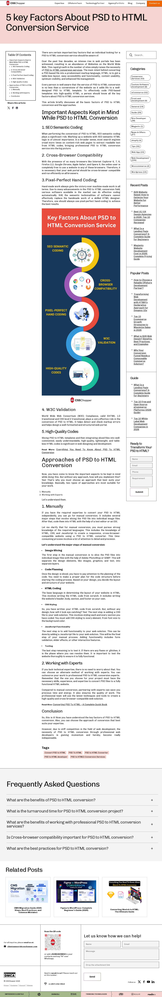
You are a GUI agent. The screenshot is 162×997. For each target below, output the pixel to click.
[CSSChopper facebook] (143, 982)
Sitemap (30, 985)
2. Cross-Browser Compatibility (18, 71)
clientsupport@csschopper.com (22, 946)
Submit (139, 492)
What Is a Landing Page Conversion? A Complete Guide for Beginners (142, 234)
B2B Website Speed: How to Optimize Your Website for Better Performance (141, 199)
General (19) (137, 106)
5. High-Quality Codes (19, 82)
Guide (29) (136, 112)
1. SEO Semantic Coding (20, 66)
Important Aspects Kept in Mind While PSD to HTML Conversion (20, 62)
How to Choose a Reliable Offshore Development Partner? (143, 284)
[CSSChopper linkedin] (153, 982)
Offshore (75, 3)
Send (92, 976)
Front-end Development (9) (139, 99)
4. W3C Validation (18, 78)
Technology (95, 3)
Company (140, 3)
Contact (154, 3)
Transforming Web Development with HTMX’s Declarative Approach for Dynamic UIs (141, 302)
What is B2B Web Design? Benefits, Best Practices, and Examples (143, 340)
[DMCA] (18, 975)
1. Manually (15, 89)
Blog (130, 3)
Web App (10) (137, 152)
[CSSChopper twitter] (139, 982)
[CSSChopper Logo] (15, 3)
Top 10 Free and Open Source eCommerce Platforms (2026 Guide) (142, 407)
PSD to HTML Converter (96, 752)
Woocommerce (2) (140, 166)
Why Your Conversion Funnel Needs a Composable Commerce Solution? (142, 357)
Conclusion (15, 96)
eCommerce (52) (139, 92)
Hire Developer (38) (138, 119)
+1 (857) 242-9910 (56, 984)
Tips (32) (135, 146)
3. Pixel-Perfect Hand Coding (22, 75)
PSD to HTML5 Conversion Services (88, 757)
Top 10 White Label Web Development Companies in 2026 (141, 424)
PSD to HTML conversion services (63, 70)
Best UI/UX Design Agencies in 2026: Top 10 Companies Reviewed (142, 217)
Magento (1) (137, 126)
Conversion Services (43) (137, 77)
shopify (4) (136, 140)
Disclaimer (14, 985)
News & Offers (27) (138, 133)
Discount (22, 985)
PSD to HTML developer (56, 757)
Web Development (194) (140, 159)
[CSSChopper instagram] (157, 982)
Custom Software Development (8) (140, 85)
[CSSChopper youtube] (148, 982)
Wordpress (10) (139, 172)
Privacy (6, 985)
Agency (116, 3)
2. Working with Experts (20, 93)
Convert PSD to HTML (55, 752)
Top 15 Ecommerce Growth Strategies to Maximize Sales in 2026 (142, 323)
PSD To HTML (75, 752)
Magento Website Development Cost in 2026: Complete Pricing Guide (143, 252)
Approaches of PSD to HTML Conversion (20, 86)
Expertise (59, 3)
